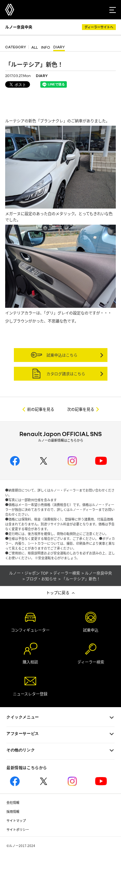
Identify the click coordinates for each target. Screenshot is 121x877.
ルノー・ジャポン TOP (28, 573)
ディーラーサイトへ (99, 26)
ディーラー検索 (66, 573)
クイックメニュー (22, 717)
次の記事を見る (80, 409)
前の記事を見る (40, 409)
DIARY (59, 47)
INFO (45, 47)
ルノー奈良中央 (18, 27)
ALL (34, 47)
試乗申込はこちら (61, 355)
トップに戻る (57, 592)
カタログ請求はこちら (65, 373)
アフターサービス (22, 733)
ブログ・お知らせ (41, 578)
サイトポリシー (17, 829)
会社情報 (12, 802)
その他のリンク (20, 750)
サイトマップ (16, 820)
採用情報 (12, 811)
